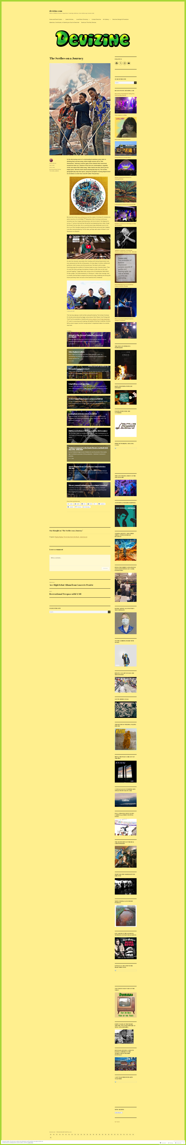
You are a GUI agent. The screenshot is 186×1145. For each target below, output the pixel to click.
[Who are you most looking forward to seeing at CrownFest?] (126, 330)
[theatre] (60, 1134)
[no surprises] (57, 1134)
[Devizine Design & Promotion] (63, 1134)
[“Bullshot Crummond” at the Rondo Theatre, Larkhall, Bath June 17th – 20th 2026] (126, 268)
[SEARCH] (109, 612)
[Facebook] (116, 63)
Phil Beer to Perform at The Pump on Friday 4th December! (88, 431)
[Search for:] (78, 612)
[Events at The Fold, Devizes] (96, 1134)
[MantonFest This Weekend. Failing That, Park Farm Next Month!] (126, 105)
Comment (105, 568)
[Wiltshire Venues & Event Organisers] (130, 1134)
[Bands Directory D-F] (69, 1134)
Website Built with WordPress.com (64, 1132)
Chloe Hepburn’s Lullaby (77, 352)
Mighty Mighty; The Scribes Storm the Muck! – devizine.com (71, 537)
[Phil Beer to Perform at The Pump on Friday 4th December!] (126, 238)
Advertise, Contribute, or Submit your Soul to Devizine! (64, 22)
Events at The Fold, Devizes (88, 22)
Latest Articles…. (69, 19)
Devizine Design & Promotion (120, 19)
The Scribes (52, 171)
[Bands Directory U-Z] (81, 1134)
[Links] (87, 1134)
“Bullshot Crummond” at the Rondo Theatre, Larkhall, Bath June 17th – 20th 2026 (88, 448)
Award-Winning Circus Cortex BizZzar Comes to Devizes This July (87, 467)
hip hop (59, 169)
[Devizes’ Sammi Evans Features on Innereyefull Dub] (126, 192)
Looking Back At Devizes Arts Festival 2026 (83, 414)
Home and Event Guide (55, 19)
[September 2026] (118, 1134)
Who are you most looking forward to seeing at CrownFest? (88, 485)
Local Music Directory (82, 19)
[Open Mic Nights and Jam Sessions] (121, 1134)
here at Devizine (82, 217)
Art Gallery (106, 19)
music (50, 167)
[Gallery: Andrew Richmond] (105, 1134)
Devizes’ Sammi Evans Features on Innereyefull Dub (86, 399)
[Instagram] (124, 63)
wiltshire (57, 171)
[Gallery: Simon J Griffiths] (99, 1134)
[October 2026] (124, 1134)
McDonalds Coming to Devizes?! (79, 369)
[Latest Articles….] (102, 1134)
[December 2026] (133, 1134)
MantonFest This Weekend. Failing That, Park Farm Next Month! (86, 336)
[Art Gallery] (93, 1134)
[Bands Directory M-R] (75, 1134)
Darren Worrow (52, 163)
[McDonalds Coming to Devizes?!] (126, 149)
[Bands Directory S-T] (78, 1134)
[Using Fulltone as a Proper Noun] (126, 168)
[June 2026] (108, 1134)
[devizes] (53, 1134)
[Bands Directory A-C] (66, 1134)
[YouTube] (129, 63)
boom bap (51, 169)
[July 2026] (111, 1134)
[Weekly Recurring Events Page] (50, 1137)
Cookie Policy (30, 1142)
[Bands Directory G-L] (72, 1134)
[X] (120, 63)
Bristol (55, 169)
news (53, 167)
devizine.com (55, 11)
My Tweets (117, 1121)
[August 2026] (114, 1134)
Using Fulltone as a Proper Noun (79, 384)
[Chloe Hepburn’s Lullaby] (126, 127)
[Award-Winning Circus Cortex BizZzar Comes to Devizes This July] (126, 303)
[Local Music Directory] (84, 1134)
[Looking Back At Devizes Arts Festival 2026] (126, 214)
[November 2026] (127, 1134)
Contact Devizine (96, 19)
